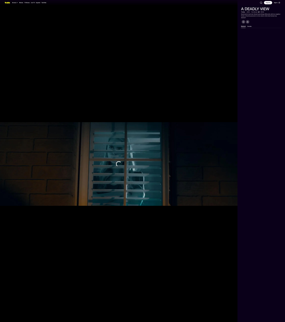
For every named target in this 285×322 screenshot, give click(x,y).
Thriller (243, 12)
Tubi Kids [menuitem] (43, 2)
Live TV (33, 2)
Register (268, 2)
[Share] (247, 22)
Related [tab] (243, 26)
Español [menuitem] (38, 2)
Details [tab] (249, 26)
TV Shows (27, 2)
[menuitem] (15, 3)
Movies (21, 2)
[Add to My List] (243, 22)
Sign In (276, 2)
